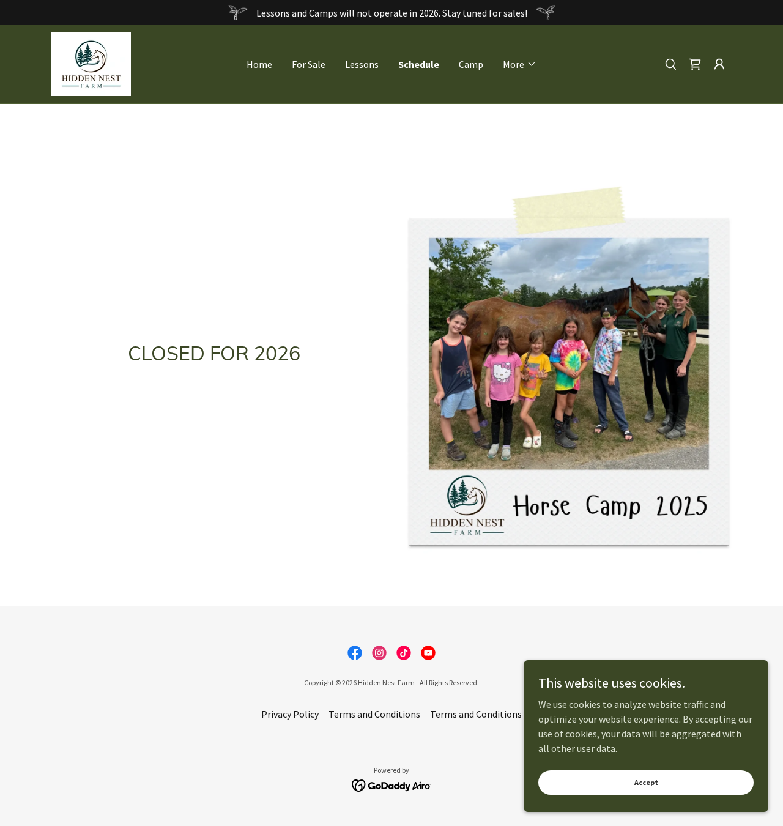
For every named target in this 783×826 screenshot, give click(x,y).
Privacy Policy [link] (290, 714)
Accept (646, 782)
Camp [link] (471, 64)
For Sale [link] (308, 64)
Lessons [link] (362, 64)
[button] (519, 64)
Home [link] (259, 64)
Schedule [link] (418, 64)
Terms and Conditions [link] (374, 714)
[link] (91, 63)
